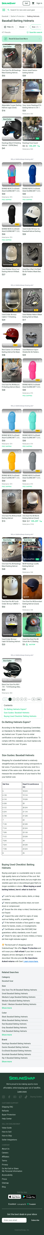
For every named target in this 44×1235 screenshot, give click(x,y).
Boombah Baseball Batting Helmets (16, 1054)
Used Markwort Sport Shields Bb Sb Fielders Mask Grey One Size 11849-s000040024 (31, 351)
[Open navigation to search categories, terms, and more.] (4, 10)
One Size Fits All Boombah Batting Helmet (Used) (32, 602)
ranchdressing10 (29, 511)
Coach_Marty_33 (29, 138)
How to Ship (7, 1136)
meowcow (26, 66)
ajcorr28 (26, 597)
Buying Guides (36, 1097)
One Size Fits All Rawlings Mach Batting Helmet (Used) (11, 565)
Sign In (39, 3)
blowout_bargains (29, 634)
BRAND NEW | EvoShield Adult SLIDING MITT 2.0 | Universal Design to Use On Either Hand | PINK (31, 386)
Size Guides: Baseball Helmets (16, 713)
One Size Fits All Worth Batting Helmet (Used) (31, 517)
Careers (5, 1153)
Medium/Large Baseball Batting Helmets (18, 997)
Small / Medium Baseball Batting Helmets (19, 1004)
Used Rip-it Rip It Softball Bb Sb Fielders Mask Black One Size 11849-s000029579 (32, 270)
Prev (5, 699)
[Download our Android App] (29, 1197)
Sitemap (5, 1183)
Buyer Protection (9, 1115)
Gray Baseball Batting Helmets (14, 1027)
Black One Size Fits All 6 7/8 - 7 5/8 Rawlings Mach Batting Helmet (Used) (11, 686)
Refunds (5, 1111)
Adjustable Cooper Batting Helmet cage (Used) (11, 106)
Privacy (5, 1165)
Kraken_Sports (7, 680)
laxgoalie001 (7, 66)
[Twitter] (20, 1097)
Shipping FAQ (7, 1107)
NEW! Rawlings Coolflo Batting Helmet (31, 565)
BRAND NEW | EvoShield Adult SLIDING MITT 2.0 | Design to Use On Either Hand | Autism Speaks (10, 190)
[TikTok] (26, 1097)
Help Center (7, 1119)
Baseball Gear (7, 981)
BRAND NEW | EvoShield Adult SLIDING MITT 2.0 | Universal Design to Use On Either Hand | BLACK (10, 230)
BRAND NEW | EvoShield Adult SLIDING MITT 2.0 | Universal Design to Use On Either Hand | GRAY (31, 477)
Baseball (5, 16)
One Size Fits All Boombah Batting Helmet (11, 517)
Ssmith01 (26, 101)
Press (4, 1179)
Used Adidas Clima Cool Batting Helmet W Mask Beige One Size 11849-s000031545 (10, 270)
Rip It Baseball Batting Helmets (15, 1058)
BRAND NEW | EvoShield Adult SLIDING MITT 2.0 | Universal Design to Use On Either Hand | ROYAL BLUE (31, 190)
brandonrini (6, 138)
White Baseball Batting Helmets (15, 1020)
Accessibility (7, 1175)
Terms (4, 1160)
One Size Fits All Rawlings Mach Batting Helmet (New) (11, 71)
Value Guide (7, 1128)
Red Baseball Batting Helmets (14, 1024)
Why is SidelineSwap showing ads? (22, 159)
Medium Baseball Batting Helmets (16, 1001)
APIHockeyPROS (28, 559)
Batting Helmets (33, 16)
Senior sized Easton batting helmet (30, 71)
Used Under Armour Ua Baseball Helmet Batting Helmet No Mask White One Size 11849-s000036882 (31, 230)
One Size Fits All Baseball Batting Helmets (19, 990)
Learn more (22, 1091)
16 (33, 699)
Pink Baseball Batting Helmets (14, 1031)
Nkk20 (5, 597)
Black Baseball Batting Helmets (15, 1017)
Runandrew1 (7, 100)
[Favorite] (40, 46)
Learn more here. (31, 961)
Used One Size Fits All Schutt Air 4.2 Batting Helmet (30, 640)
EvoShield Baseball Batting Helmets (16, 1051)
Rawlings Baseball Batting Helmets (16, 1043)
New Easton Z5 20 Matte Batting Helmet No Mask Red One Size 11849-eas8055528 (11, 351)
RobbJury (6, 511)
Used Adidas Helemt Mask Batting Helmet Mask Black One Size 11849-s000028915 (32, 316)
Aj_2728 (5, 559)
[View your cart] (33, 3)
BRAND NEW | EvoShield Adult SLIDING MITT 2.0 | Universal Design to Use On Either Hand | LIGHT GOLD (10, 477)
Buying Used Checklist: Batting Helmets (20, 716)
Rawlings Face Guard (30, 143)
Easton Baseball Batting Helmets (15, 1047)
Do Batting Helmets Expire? (15, 709)
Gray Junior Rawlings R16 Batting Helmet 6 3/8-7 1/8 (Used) (32, 106)
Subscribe (35, 1220)
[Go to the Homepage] (8, 3)
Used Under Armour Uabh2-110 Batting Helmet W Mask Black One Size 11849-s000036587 (11, 316)
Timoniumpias (28, 224)
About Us (5, 1149)
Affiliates (5, 1157)
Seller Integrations (9, 1140)
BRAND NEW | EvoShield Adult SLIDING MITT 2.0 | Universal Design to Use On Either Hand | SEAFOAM (31, 436)
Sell (26, 3)
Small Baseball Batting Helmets (15, 993)
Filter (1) (10, 27)
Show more (7, 1008)
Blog (4, 1187)
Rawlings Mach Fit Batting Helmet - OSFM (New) (11, 144)
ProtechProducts (8, 184)
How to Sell (6, 1132)
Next (38, 699)
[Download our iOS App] (14, 1196)
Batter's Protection (18, 16)
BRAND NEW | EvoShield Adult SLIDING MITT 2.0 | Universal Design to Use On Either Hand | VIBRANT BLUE (11, 436)
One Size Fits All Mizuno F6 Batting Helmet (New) (11, 386)
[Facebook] (9, 1097)
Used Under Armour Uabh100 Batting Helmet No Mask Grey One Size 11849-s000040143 (11, 640)
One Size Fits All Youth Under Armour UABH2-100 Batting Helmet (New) (11, 602)
